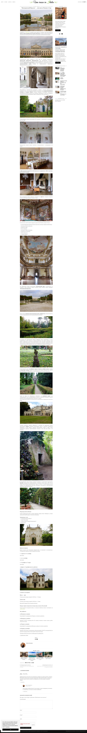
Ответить (22, 682)
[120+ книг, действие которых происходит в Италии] (57, 73)
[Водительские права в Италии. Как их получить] (57, 81)
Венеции (27, 32)
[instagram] (59, 34)
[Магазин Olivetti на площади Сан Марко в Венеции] (24, 654)
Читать (58, 30)
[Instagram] (35, 639)
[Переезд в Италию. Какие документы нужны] (57, 87)
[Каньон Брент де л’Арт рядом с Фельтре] (48, 654)
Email (21, 715)
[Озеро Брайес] (57, 78)
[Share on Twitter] (28, 662)
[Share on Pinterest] (29, 662)
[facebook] (62, 34)
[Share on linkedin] (33, 662)
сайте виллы (22, 608)
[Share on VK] (32, 662)
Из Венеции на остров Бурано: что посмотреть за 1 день (40, 658)
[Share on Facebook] (27, 662)
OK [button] (10, 729)
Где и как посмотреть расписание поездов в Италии (45, 666)
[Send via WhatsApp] (31, 662)
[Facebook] (84, 2)
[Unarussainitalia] (43, 2)
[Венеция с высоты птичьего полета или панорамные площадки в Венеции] (32, 654)
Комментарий (23, 699)
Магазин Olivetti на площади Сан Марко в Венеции (24, 658)
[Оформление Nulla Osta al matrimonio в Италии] (57, 92)
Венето (38, 6)
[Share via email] (25, 662)
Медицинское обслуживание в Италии (27, 666)
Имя (21, 710)
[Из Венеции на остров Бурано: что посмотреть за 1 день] (40, 654)
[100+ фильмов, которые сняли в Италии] (57, 68)
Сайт (21, 718)
